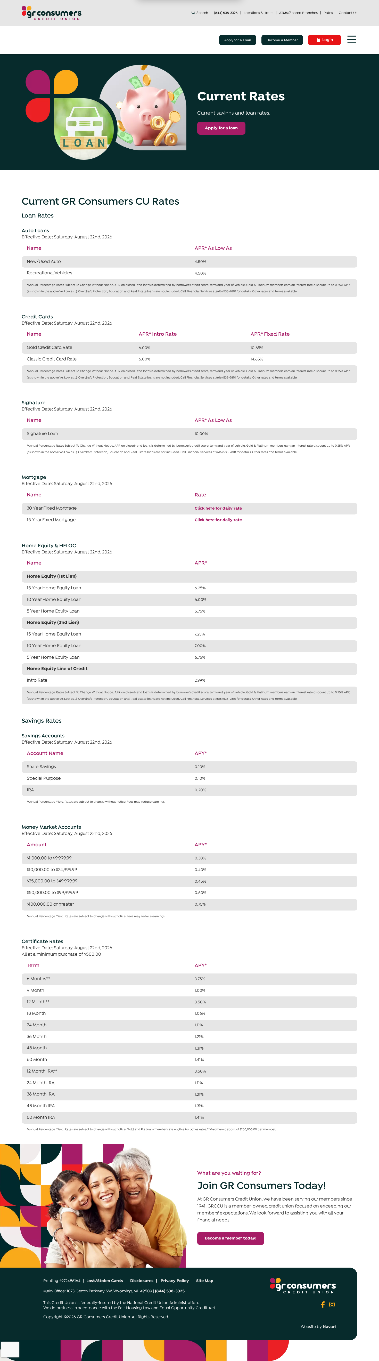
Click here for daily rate (218, 508)
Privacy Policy (175, 1281)
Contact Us (348, 13)
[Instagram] (332, 1305)
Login (327, 40)
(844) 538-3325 (226, 13)
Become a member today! (230, 1238)
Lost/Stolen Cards (104, 1281)
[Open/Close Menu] (351, 40)
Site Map (204, 1281)
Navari (329, 1327)
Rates (328, 13)
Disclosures (141, 1281)
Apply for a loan (221, 128)
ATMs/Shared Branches (298, 13)
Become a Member (282, 40)
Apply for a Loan (237, 40)
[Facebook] (323, 1305)
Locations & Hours (258, 13)
